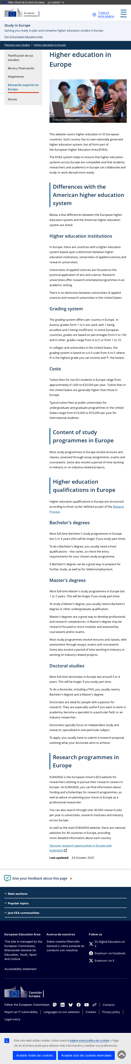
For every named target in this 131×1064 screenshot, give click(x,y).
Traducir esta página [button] (106, 14)
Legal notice (12, 1019)
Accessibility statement (20, 969)
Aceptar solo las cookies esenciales (86, 1055)
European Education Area (22, 934)
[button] (94, 15)
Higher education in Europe (50, 45)
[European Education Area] (24, 12)
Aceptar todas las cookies (34, 1055)
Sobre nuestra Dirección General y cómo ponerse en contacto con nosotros (65, 946)
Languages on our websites (62, 1012)
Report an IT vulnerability (21, 1012)
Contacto (109, 1005)
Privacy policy (111, 1012)
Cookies (91, 1012)
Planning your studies (17, 45)
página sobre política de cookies (89, 1040)
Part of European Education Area (23, 36)
